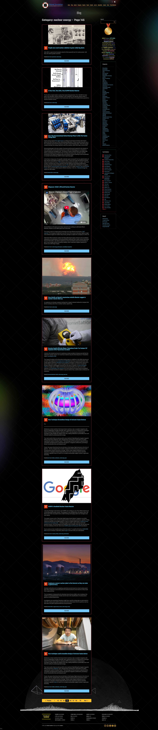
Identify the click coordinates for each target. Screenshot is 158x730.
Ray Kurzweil (105, 73)
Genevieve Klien (49, 172)
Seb (105, 199)
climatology (105, 104)
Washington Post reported (57, 368)
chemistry (105, 102)
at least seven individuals (64, 361)
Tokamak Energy (81, 167)
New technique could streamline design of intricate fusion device (67, 654)
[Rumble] (115, 726)
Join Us (95, 5)
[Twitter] (108, 726)
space (66, 458)
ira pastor (105, 51)
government (54, 57)
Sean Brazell (107, 194)
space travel (65, 374)
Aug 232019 (46, 420)
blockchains (105, 100)
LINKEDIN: (87, 714)
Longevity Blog (106, 220)
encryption (105, 126)
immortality (107, 49)
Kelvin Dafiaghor (108, 169)
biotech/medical (106, 97)
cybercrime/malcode (107, 113)
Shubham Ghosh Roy (109, 159)
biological (105, 93)
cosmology (105, 108)
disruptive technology (107, 117)
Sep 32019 (46, 48)
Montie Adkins (107, 204)
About (69, 5)
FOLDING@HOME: (89, 718)
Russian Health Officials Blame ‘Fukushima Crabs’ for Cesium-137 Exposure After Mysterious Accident (67, 349)
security (68, 607)
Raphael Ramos (107, 190)
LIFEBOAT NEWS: (73, 714)
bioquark (106, 41)
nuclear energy (58, 57)
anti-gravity (105, 82)
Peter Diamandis (106, 70)
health (57, 374)
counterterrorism (106, 109)
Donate (91, 5)
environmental (106, 131)
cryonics (104, 110)
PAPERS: (72, 720)
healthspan (110, 47)
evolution (105, 135)
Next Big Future (106, 223)
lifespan (103, 52)
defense (104, 115)
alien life (104, 81)
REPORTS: (72, 718)
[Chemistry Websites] (108, 30)
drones (104, 119)
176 (80, 701)
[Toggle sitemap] (112, 2)
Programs (79, 5)
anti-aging (112, 38)
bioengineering (106, 92)
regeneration (105, 55)
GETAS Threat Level (46, 717)
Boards (75, 5)
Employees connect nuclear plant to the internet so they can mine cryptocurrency (68, 584)
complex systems (106, 105)
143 (61, 701)
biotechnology (105, 43)
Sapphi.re (61, 725)
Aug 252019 (46, 349)
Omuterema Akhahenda (51, 374)
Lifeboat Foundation (50, 725)
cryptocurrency (110, 44)
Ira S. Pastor (107, 206)
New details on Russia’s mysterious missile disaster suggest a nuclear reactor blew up (67, 298)
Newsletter (100, 5)
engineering (105, 128)
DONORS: (87, 716)
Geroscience (105, 218)
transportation (69, 247)
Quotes (104, 5)
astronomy (105, 86)
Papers (87, 5)
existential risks (106, 136)
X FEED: (56, 716)
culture (112, 44)
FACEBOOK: (57, 714)
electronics (105, 123)
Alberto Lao (106, 187)
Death (114, 44)
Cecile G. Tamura (108, 182)
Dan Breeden (107, 163)
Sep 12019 (46, 91)
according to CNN (52, 356)
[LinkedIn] (110, 726)
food (104, 141)
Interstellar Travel (112, 49)
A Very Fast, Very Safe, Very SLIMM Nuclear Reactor (63, 91)
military (57, 534)
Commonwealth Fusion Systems (59, 166)
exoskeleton (105, 137)
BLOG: (71, 716)
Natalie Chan (107, 192)
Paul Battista (107, 166)
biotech (111, 41)
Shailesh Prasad (107, 164)
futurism (104, 144)
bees (104, 90)
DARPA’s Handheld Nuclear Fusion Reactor (61, 506)
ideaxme (103, 49)
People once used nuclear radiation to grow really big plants (66, 48)
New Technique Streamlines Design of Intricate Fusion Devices (67, 420)
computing (54, 534)
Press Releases (113, 5)
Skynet (104, 77)
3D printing (105, 68)
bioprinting (105, 96)
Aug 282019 (46, 187)
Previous (49, 701)
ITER (59, 162)
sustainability (65, 247)
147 (73, 701)
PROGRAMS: (104, 718)
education (105, 122)
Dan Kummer (107, 176)
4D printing (105, 69)
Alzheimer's (108, 38)
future (111, 45)
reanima (107, 54)
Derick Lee (106, 185)
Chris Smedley (107, 207)
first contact (105, 140)
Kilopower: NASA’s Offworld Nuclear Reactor (61, 187)
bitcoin (109, 43)
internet (60, 607)
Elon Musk (105, 74)
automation (105, 88)
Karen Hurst (106, 171)
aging (103, 38)
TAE (67, 165)
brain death (103, 44)
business (104, 101)
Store (108, 5)
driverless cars (106, 118)
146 (70, 701)
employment (105, 124)
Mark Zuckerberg (106, 78)
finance (104, 138)
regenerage (111, 54)
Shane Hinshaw (107, 189)
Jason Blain (107, 202)
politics (104, 54)
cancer (106, 44)
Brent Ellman (107, 197)
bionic (104, 95)
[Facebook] (105, 726)
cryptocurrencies (56, 607)
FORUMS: (87, 720)
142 (58, 701)
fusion (55, 682)
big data (104, 91)
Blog (72, 5)
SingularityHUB (106, 226)
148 (76, 701)
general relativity (106, 145)
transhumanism (106, 59)
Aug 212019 (46, 654)
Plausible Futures (106, 225)
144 (64, 701)
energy (104, 127)
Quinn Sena (49, 57)
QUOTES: (103, 720)
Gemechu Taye (107, 168)
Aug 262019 (46, 298)
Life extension (110, 51)
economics (105, 120)
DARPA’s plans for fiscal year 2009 (72, 525)
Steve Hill (106, 196)
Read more (66, 61)
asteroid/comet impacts (108, 84)
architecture (105, 83)
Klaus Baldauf (107, 180)
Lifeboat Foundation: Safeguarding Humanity (52, 5)
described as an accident (62, 362)
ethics (104, 132)
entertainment (106, 129)
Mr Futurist (105, 221)
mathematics (57, 458)
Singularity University (107, 75)
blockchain (113, 43)
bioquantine (111, 39)
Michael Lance (107, 201)
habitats (53, 458)
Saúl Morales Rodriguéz (107, 157)
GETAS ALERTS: (104, 714)
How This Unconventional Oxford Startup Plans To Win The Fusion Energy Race (67, 137)
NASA (111, 52)
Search (114, 21)
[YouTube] (113, 726)
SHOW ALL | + (104, 209)
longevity (108, 52)
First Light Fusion (59, 140)
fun (103, 142)
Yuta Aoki (106, 184)
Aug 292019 (46, 136)
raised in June (79, 166)
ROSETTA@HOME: (58, 720)
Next (85, 701)
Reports (83, 5)
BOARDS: (103, 716)
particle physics (59, 247)
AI (105, 38)
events (104, 133)
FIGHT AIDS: (57, 718)
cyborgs (104, 114)
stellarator (55, 668)
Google (102, 47)
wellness (111, 59)
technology (111, 57)
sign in (66, 530)
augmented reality (106, 87)
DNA (103, 72)
